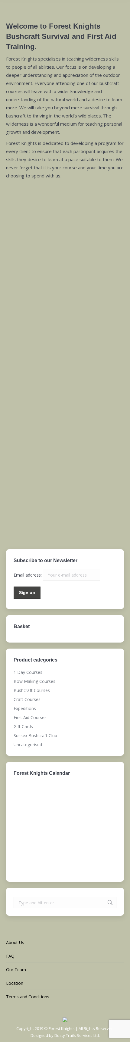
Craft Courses (65, 423)
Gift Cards (65, 489)
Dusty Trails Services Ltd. (77, 1035)
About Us (15, 942)
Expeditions (65, 456)
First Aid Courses (65, 358)
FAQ (10, 956)
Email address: (28, 575)
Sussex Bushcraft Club (65, 522)
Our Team (16, 969)
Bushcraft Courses (65, 325)
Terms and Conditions (27, 997)
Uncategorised (28, 744)
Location (14, 983)
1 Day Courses (65, 391)
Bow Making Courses (65, 292)
